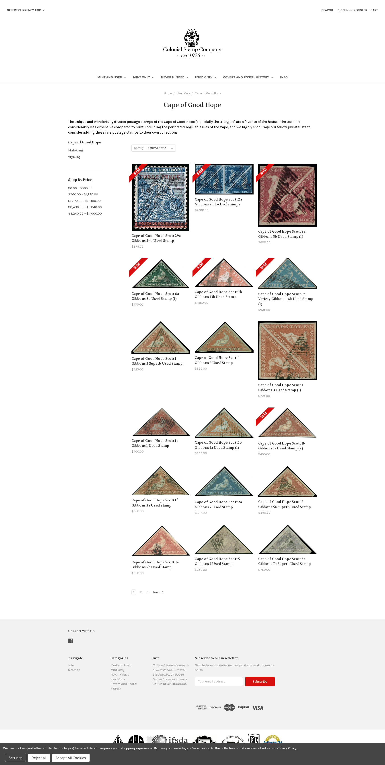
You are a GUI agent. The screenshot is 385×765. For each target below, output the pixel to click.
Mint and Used (110, 77)
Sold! (160, 203)
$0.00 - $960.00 (80, 188)
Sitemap (74, 670)
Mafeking (75, 150)
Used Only (204, 77)
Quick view (161, 187)
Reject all (39, 757)
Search (327, 10)
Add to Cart (161, 345)
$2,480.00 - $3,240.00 (85, 207)
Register (360, 10)
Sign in (343, 10)
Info (284, 77)
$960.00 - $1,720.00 (83, 194)
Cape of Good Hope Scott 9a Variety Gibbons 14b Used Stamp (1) (285, 299)
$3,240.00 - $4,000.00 (85, 213)
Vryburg (74, 157)
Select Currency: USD (24, 10)
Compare (159, 195)
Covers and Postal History (246, 77)
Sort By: (139, 148)
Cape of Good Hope (208, 93)
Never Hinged (173, 77)
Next (156, 592)
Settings (16, 757)
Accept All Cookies (70, 757)
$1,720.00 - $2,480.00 (84, 201)
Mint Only (142, 77)
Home (168, 93)
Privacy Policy (286, 748)
